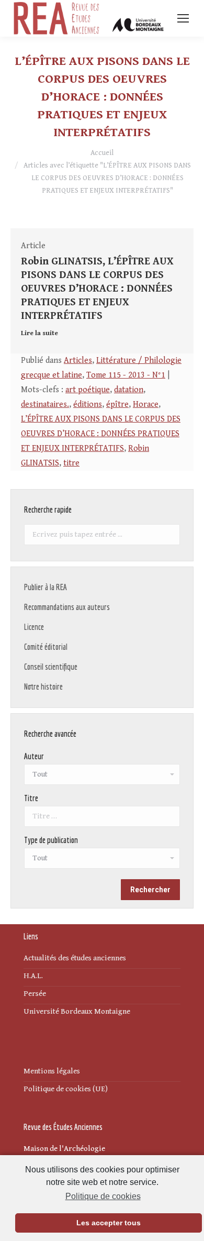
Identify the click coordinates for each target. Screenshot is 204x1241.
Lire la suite (39, 333)
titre (71, 463)
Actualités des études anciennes (75, 958)
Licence (34, 626)
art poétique (87, 390)
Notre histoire (43, 686)
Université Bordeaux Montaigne (77, 1011)
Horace (145, 404)
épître (117, 404)
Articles (78, 360)
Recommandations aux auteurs (67, 607)
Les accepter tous (108, 1222)
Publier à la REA (45, 587)
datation (128, 390)
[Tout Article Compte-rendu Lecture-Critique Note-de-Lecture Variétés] (102, 861)
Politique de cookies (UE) (66, 1088)
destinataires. (45, 404)
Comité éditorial (45, 646)
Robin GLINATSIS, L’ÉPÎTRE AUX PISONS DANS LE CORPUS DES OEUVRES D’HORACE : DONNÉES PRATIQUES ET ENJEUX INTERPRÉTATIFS (97, 289)
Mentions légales (52, 1071)
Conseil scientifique (50, 666)
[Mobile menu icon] (183, 18)
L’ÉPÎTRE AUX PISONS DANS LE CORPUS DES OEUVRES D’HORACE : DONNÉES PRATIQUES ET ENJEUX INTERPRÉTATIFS (100, 433)
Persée (35, 993)
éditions (87, 404)
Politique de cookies (102, 1196)
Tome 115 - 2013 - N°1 (125, 375)
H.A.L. (33, 975)
